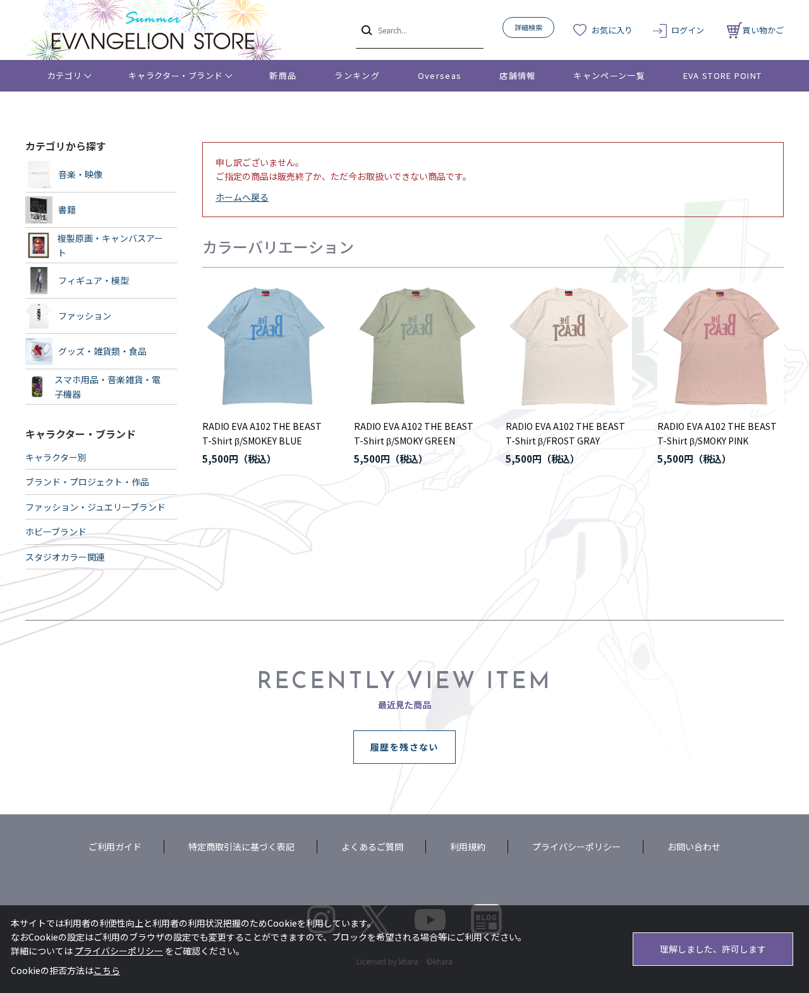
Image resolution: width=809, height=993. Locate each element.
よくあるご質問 (372, 846)
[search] (365, 29)
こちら (107, 970)
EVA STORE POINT (722, 75)
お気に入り (612, 30)
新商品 (282, 75)
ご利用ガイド (115, 846)
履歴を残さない (404, 746)
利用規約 (467, 846)
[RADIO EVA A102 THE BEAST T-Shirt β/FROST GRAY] (569, 346)
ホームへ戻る (242, 197)
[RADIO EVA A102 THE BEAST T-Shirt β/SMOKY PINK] (720, 346)
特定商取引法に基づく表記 (241, 846)
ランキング (357, 75)
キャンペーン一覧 (609, 75)
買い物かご (763, 30)
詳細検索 (528, 27)
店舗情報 (517, 75)
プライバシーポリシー (576, 846)
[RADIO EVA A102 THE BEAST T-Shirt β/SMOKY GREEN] (417, 346)
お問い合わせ (694, 846)
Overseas (439, 75)
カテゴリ (64, 75)
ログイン (687, 30)
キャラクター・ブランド (175, 75)
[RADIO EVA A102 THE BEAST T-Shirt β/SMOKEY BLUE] (265, 346)
